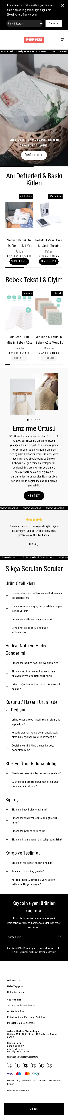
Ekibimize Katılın (16, 992)
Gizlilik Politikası (20, 952)
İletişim (10, 1084)
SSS (34, 1080)
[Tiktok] (41, 1065)
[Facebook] (17, 1065)
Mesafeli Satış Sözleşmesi (21, 1022)
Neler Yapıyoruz (15, 986)
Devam (53, 23)
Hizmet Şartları (38, 952)
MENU (34, 1109)
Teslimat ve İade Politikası (21, 1005)
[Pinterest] (33, 1065)
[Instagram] (9, 1065)
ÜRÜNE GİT (34, 155)
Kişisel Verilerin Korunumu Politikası (26, 1017)
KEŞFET (34, 495)
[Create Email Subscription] (60, 937)
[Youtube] (25, 1065)
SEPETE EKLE (19, 261)
